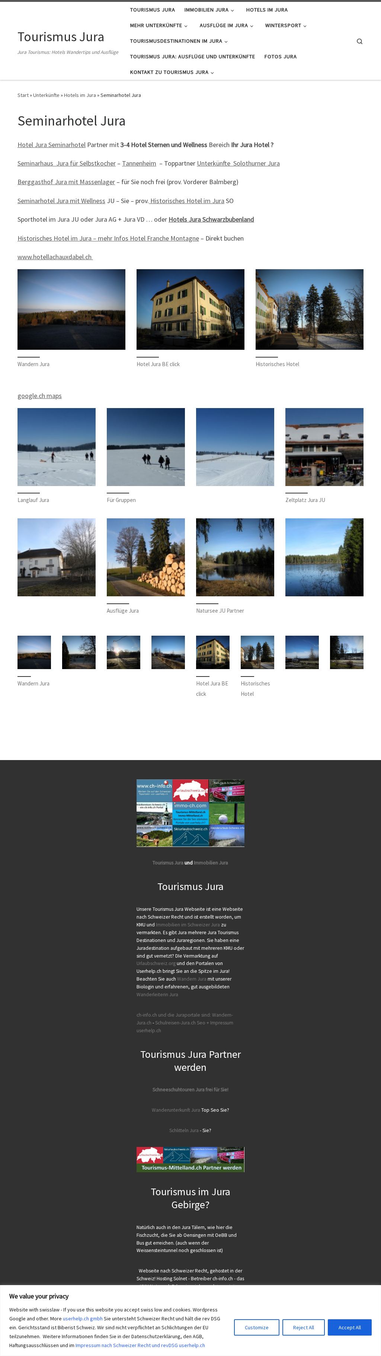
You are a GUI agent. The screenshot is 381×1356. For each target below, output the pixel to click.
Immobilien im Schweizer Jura (188, 925)
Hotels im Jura (80, 95)
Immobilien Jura (211, 863)
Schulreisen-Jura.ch (175, 1023)
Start (23, 95)
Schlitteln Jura (184, 1130)
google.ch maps (39, 395)
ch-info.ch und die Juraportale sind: (174, 1015)
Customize (257, 1327)
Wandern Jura (192, 979)
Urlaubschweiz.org (156, 963)
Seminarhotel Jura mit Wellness (61, 200)
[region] (190, 1320)
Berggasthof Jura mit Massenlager (66, 181)
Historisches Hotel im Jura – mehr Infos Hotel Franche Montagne (108, 238)
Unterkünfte (46, 95)
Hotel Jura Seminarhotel (51, 144)
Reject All (303, 1327)
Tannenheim (139, 163)
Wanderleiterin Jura (157, 994)
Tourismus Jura (168, 863)
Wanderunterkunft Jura (176, 1110)
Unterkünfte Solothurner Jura (238, 163)
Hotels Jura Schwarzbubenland (211, 219)
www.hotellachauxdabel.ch (55, 256)
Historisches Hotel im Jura (186, 200)
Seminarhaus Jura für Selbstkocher (66, 163)
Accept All (350, 1327)
